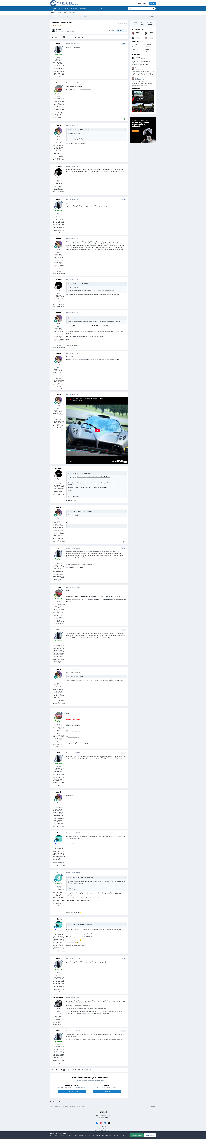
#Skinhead (58, 833)
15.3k (59, 886)
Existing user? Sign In (140, 3)
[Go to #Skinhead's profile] (58, 838)
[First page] (52, 37)
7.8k (59, 96)
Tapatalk (83, 945)
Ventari (106, 1117)
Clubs (100, 8)
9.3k (59, 847)
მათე (58, 872)
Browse (54, 8)
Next (79, 37)
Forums (53, 12)
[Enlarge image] (73, 725)
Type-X (58, 83)
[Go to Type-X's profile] (58, 88)
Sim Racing (71, 31)
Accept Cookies (137, 1135)
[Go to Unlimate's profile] (58, 172)
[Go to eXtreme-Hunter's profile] (58, 1003)
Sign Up (152, 3)
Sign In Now (107, 1091)
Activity (60, 8)
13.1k (59, 1011)
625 (59, 180)
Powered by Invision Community (103, 1130)
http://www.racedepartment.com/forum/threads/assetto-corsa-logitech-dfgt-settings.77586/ (98, 596)
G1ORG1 (60, 29)
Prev (55, 37)
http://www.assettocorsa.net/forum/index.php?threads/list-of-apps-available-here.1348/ (92, 359)
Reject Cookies (150, 1135)
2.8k (59, 139)
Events (59, 12)
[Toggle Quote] (68, 129)
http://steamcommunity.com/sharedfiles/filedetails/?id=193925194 (90, 325)
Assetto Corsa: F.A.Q (85, 89)
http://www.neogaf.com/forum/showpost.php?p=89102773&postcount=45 (85, 336)
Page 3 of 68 (89, 37)
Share (112, 30)
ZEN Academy (83, 8)
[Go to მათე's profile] (58, 878)
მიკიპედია (74, 8)
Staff (65, 12)
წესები (66, 8)
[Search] (154, 8)
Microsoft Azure (105, 1115)
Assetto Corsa (80, 86)
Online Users (72, 12)
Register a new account (72, 1091)
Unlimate (58, 166)
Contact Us (101, 1126)
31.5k (59, 57)
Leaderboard (93, 8)
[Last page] (83, 37)
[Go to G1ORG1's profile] (53, 30)
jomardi (58, 125)
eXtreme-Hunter (58, 998)
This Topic (147, 8)
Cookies (107, 1126)
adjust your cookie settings (99, 1135)
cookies (61, 1135)
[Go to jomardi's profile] (58, 131)
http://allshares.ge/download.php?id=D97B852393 (80, 900)
